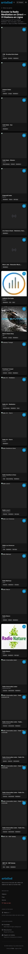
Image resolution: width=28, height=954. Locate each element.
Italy (3, 335)
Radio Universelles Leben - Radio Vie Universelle (13, 792)
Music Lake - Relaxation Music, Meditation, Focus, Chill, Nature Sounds (11, 264)
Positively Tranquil (7, 369)
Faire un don (7, 903)
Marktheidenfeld (6, 688)
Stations (4, 894)
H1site (12, 948)
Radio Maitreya (6, 580)
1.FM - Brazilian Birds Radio (10, 54)
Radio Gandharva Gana (9, 475)
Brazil (3, 547)
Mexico (4, 197)
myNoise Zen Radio (8, 298)
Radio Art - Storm (7, 439)
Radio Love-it (6, 510)
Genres (4, 900)
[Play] (24, 29)
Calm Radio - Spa (7, 125)
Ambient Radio (6, 89)
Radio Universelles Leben (9, 686)
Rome (3, 91)
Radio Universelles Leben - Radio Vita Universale (13, 828)
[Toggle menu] (26, 2)
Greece (4, 405)
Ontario (4, 126)
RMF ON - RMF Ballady (8, 863)
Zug (3, 56)
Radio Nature (6, 616)
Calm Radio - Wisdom (8, 160)
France (4, 476)
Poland (4, 864)
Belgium (4, 300)
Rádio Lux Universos (8, 545)
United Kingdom (6, 370)
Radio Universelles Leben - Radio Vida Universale (13, 757)
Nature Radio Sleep (8, 333)
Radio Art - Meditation (8, 404)
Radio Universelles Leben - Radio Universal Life (12, 722)
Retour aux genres (7, 8)
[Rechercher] (14, 2)
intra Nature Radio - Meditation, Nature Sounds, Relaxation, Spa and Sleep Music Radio (13, 231)
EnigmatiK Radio (7, 195)
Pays (3, 897)
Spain (3, 582)
